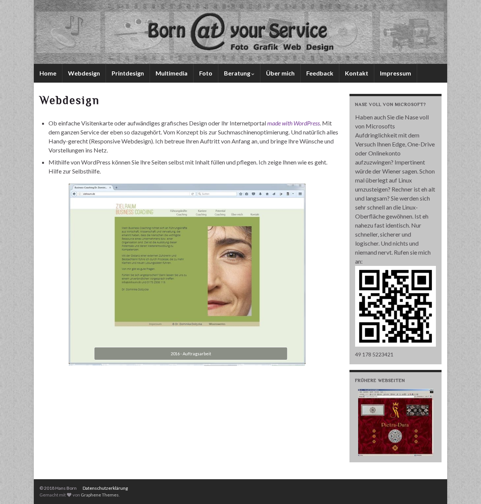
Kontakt (356, 73)
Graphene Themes (100, 495)
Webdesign (84, 73)
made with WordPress (293, 123)
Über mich (280, 73)
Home (47, 73)
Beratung (237, 73)
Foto (205, 73)
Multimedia (172, 73)
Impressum (395, 73)
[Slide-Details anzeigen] (395, 422)
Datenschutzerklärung (105, 488)
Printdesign (128, 73)
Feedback (319, 73)
